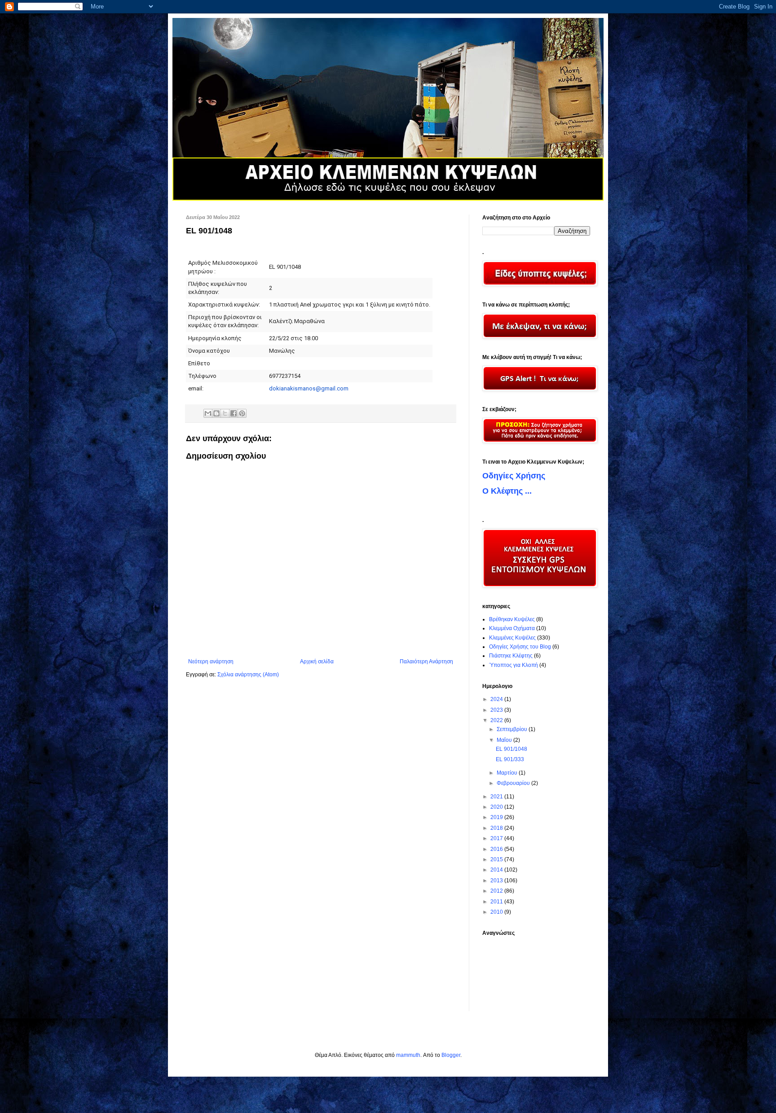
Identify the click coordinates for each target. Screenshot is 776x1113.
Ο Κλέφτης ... (507, 490)
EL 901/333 (510, 759)
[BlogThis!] (216, 413)
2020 (497, 807)
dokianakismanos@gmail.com (308, 388)
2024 (497, 699)
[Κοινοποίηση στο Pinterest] (242, 413)
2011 (497, 901)
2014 (497, 870)
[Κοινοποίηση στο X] (224, 413)
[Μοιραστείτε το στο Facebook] (233, 413)
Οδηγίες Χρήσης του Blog (520, 647)
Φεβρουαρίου (514, 783)
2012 (497, 891)
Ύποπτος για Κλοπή (513, 665)
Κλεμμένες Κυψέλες (512, 638)
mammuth (408, 1055)
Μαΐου (505, 740)
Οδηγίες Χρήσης (513, 475)
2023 (497, 710)
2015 (497, 859)
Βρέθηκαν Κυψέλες (512, 619)
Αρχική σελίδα (317, 661)
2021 (497, 796)
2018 (497, 828)
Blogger (450, 1055)
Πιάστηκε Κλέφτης (511, 656)
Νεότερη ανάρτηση (211, 661)
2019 (497, 817)
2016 (497, 849)
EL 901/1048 (511, 749)
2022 (497, 720)
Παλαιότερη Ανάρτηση (426, 661)
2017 (497, 838)
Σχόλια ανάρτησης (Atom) (248, 674)
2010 (497, 912)
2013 (497, 880)
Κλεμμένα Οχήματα (512, 628)
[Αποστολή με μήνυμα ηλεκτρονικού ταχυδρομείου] (207, 413)
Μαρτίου (508, 773)
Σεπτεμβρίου (513, 729)
